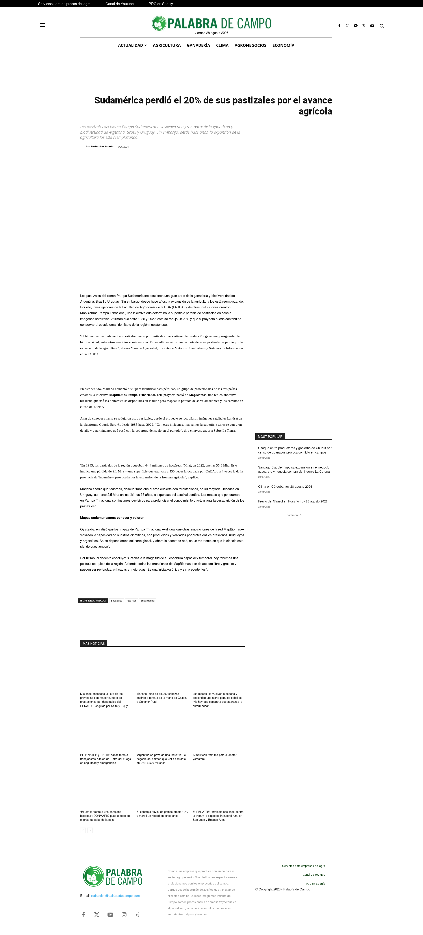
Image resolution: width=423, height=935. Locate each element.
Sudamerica (147, 600)
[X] (364, 26)
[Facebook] (339, 26)
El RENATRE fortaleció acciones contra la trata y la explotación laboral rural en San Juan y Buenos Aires (218, 815)
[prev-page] (83, 830)
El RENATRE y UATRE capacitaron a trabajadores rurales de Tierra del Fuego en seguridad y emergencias (105, 759)
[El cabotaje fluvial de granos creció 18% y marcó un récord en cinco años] (163, 788)
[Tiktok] (138, 915)
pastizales (116, 600)
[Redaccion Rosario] (83, 146)
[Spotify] (356, 26)
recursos (131, 600)
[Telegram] (151, 158)
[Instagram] (348, 26)
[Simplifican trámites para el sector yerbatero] (219, 732)
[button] (381, 26)
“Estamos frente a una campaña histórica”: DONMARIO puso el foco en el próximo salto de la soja (105, 815)
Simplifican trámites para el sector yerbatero (214, 757)
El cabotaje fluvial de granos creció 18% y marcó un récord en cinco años (162, 813)
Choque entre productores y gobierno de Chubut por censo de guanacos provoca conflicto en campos (295, 450)
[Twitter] (97, 915)
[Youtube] (372, 26)
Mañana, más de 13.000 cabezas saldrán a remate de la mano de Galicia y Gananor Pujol (162, 697)
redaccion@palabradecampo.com (115, 895)
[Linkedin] (141, 158)
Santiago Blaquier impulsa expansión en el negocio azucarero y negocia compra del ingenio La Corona (294, 469)
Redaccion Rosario (102, 146)
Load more (292, 515)
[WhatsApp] (130, 158)
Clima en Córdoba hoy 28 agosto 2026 (285, 486)
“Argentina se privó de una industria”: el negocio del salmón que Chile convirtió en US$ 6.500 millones (161, 759)
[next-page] (90, 830)
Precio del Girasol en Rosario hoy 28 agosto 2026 (293, 501)
